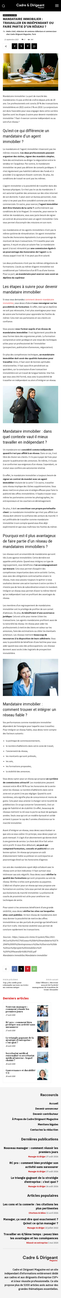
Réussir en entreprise (37, 1243)
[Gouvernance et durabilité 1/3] (42, 1074)
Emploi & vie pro (9, 15)
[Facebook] (14, 46)
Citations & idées (37, 1213)
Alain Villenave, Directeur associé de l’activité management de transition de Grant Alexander (45, 986)
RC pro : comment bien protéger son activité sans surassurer (20, 1025)
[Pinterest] (27, 46)
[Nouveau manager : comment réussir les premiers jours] (42, 1010)
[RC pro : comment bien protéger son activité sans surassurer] (42, 1026)
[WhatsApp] (34, 46)
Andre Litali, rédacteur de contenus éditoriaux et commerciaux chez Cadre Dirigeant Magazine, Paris (31, 32)
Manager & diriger (37, 1156)
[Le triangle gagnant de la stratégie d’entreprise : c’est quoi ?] (42, 1041)
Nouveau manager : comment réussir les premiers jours (17, 1009)
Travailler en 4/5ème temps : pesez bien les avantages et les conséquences (31, 1236)
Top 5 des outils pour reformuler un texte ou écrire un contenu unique (15, 985)
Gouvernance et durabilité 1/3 (20, 1071)
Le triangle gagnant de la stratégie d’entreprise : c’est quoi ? (20, 1040)
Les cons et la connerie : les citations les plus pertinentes (30, 1206)
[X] (21, 46)
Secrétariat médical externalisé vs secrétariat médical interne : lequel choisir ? (20, 1057)
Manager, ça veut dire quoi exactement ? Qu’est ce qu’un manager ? (30, 1221)
